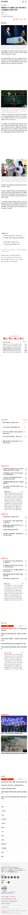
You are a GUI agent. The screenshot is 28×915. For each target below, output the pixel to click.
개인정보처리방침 (12, 896)
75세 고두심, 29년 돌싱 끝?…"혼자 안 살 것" (12, 235)
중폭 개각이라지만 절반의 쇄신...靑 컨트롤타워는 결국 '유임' (13, 643)
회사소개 (2, 896)
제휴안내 (6, 901)
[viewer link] (25, 43)
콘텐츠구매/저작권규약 (13, 901)
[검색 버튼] (23, 1)
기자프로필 (4, 848)
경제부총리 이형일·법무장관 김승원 (8, 788)
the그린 (3, 823)
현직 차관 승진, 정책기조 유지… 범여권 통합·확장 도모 (12, 785)
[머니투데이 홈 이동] (5, 864)
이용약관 (14, 898)
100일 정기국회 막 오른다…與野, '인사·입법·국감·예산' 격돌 (13, 782)
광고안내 (2, 901)
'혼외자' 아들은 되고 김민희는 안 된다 (11, 242)
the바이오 (4, 819)
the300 (5, 5)
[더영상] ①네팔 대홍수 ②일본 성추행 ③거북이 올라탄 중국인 (14, 753)
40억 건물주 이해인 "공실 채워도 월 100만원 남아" (14, 237)
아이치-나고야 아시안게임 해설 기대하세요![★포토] (12, 733)
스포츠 (3, 840)
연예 (2, 835)
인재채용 (6, 896)
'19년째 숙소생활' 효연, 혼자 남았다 (10, 529)
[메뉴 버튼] (25, 1)
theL (3, 815)
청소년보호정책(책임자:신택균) (6, 898)
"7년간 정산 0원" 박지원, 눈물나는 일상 (11, 244)
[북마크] (25, 19)
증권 (2, 806)
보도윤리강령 (7, 903)
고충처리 (2, 903)
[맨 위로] (25, 909)
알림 (2, 856)
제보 (2, 852)
